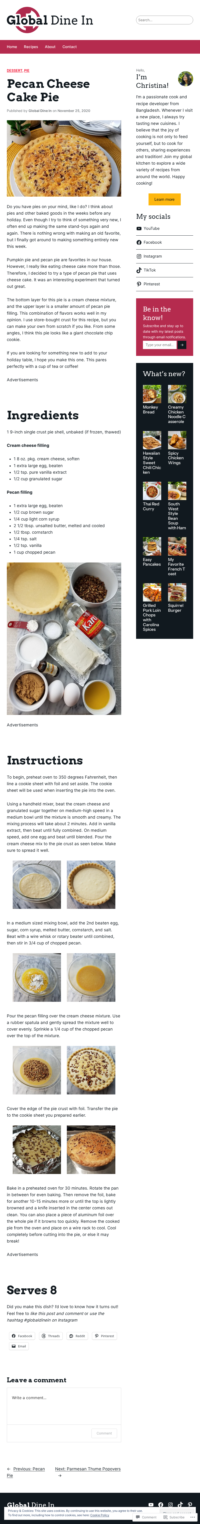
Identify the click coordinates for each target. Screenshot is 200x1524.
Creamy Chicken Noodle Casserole (177, 414)
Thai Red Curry (151, 506)
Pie (27, 70)
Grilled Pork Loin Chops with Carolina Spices (152, 617)
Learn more (164, 199)
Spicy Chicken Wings (176, 458)
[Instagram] (170, 1505)
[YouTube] (151, 1505)
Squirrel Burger (175, 608)
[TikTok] (180, 1505)
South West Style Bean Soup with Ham (177, 516)
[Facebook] (161, 1505)
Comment (104, 1433)
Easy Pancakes (152, 562)
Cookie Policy (99, 1515)
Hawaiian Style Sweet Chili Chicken (152, 463)
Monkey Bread (150, 409)
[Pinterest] (190, 1505)
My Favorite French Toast (176, 566)
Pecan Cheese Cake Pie (48, 90)
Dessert (14, 70)
